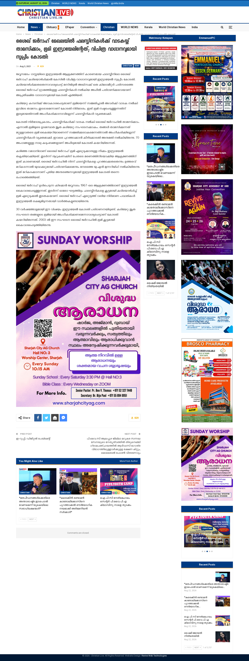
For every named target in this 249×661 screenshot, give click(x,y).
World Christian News (98, 3)
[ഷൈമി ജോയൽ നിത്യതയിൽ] (207, 531)
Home (21, 27)
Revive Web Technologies (154, 655)
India (195, 27)
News (34, 27)
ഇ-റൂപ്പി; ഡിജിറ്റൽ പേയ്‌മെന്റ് (33, 438)
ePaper (69, 27)
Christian (55, 3)
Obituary (51, 27)
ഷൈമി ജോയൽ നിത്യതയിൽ (207, 541)
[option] (207, 533)
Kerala (82, 3)
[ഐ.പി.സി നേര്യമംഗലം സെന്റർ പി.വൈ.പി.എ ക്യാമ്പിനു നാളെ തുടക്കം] (119, 481)
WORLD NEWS (69, 3)
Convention (87, 27)
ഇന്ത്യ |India (117, 3)
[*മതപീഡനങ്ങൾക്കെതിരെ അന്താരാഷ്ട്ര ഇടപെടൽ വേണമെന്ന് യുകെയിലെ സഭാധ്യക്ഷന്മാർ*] (37, 481)
